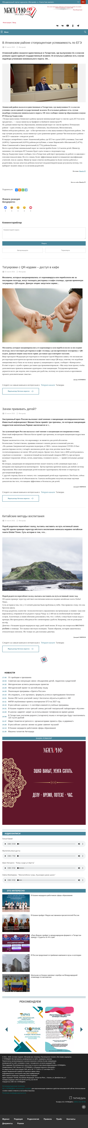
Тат (78, 2)
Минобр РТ (82, 171)
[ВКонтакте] (16, 190)
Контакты (71, 1119)
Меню (6, 32)
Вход (14, 22)
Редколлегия (33, 1119)
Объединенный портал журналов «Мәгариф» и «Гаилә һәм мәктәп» (28, 2)
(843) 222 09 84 (80, 1102)
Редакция (18, 1119)
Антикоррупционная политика (13, 1086)
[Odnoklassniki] (72, 26)
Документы (7, 1123)
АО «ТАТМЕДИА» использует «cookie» (16, 1088)
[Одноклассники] (19, 190)
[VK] (57, 26)
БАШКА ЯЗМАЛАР (44, 738)
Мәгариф (22, 47)
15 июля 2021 (10, 47)
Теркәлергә (65, 250)
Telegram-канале (48, 385)
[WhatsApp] (23, 190)
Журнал (5, 1119)
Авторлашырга (22, 250)
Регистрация (7, 22)
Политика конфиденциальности (14, 1093)
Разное (20, 1123)
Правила (48, 1119)
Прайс (59, 1119)
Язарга (44, 243)
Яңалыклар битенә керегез (19, 391)
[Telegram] (78, 26)
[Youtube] (67, 26)
